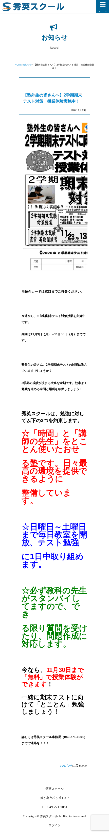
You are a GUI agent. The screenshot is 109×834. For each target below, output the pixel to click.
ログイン (54, 825)
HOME (18, 64)
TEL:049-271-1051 (54, 807)
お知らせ (27, 64)
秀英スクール (54, 789)
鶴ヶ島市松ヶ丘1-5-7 (54, 798)
